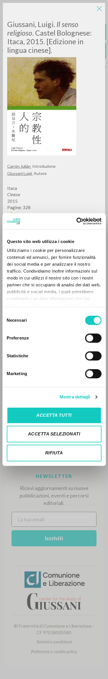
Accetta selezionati (54, 433)
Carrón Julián (19, 166)
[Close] (99, 8)
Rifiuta (54, 452)
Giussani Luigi (20, 173)
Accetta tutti (54, 415)
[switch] (93, 338)
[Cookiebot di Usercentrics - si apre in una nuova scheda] (76, 221)
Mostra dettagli (75, 396)
